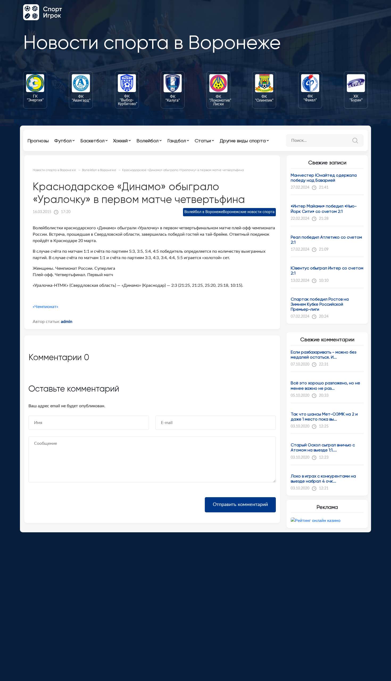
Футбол (63, 140)
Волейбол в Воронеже (203, 212)
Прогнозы (38, 140)
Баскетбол (92, 140)
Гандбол (176, 140)
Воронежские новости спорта (248, 212)
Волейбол (147, 140)
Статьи (203, 140)
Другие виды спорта (243, 140)
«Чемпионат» (45, 307)
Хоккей (120, 140)
